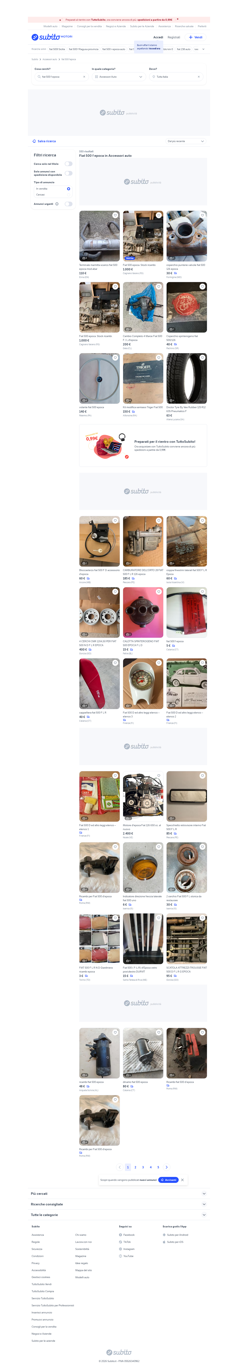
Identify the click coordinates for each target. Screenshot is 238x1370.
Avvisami (170, 1180)
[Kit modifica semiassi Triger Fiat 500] (143, 387)
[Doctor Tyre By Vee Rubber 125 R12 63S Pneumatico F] (186, 387)
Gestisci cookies (41, 1277)
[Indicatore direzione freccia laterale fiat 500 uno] (143, 876)
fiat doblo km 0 (165, 49)
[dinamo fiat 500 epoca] (143, 1060)
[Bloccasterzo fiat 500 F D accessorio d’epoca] (99, 550)
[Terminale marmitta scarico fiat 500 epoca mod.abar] (99, 245)
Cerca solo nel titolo (46, 164)
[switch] (69, 163)
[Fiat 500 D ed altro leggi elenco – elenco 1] (99, 805)
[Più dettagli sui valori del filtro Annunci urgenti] (57, 204)
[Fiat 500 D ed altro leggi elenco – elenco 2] (186, 691)
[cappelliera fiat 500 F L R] (99, 691)
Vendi (198, 37)
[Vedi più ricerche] (203, 49)
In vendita (41, 188)
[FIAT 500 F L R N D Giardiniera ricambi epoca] (99, 947)
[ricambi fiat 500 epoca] (99, 1060)
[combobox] (61, 76)
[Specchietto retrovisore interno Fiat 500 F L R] (186, 805)
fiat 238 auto (183, 49)
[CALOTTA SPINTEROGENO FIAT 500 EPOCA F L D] (143, 621)
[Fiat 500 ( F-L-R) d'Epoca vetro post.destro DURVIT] (143, 947)
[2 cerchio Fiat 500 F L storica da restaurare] (186, 876)
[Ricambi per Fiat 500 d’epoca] (99, 876)
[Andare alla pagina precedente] (119, 1167)
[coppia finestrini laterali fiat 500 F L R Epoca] (186, 550)
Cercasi (40, 194)
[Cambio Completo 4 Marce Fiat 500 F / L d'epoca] (143, 316)
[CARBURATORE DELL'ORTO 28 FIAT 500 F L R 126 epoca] (143, 550)
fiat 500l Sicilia (57, 49)
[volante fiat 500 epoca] (99, 387)
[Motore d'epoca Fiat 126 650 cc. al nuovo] (143, 805)
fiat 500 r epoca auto (113, 49)
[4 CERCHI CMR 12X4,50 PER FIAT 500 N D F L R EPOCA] (99, 621)
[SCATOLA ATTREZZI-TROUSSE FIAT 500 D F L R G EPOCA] (186, 947)
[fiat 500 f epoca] (186, 621)
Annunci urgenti (43, 204)
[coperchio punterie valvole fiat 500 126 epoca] (186, 245)
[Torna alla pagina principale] (53, 37)
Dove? (153, 69)
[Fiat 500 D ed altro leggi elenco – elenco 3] (143, 691)
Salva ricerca (47, 141)
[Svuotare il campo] (84, 76)
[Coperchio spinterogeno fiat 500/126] (186, 316)
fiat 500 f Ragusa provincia (83, 49)
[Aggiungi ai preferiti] (115, 215)
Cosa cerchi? (43, 69)
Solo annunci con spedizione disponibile (48, 173)
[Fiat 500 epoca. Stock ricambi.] (143, 245)
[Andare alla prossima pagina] (166, 1167)
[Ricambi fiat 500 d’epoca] (186, 1060)
